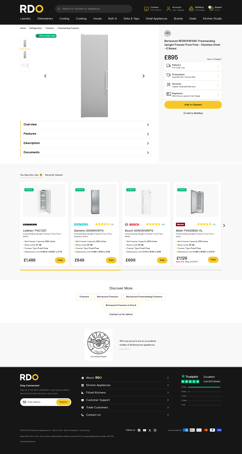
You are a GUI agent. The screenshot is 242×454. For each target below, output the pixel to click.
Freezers (49, 28)
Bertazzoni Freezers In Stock (121, 305)
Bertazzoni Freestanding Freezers (144, 297)
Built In (112, 18)
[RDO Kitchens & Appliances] (31, 9)
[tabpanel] (44, 224)
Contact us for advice (121, 314)
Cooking (81, 18)
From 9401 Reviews (212, 381)
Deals (192, 18)
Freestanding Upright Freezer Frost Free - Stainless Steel (93, 233)
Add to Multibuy (194, 113)
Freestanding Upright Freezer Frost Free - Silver (195, 233)
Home (23, 28)
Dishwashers (45, 18)
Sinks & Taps (131, 18)
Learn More (124, 349)
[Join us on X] (149, 430)
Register (63, 402)
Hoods (97, 18)
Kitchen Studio (212, 18)
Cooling (64, 18)
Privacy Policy (85, 430)
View (60, 260)
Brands (178, 18)
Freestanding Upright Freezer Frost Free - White (42, 233)
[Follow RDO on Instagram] (155, 430)
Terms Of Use (57, 430)
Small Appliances (156, 18)
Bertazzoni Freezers (107, 297)
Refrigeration (35, 28)
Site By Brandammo (27, 442)
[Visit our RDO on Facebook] (139, 430)
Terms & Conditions (71, 430)
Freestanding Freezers (68, 28)
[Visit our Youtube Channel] (144, 430)
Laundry (25, 18)
